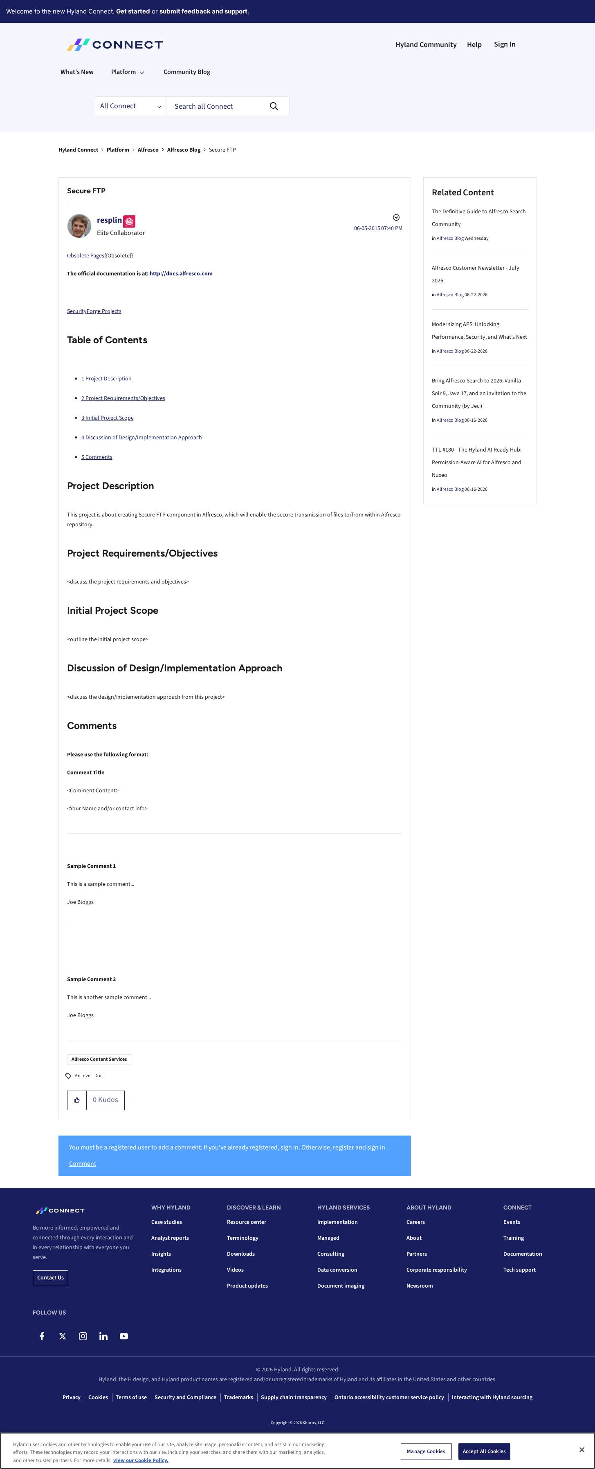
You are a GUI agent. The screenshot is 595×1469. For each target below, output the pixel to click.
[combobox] (228, 106)
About (414, 1238)
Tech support (519, 1270)
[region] (297, 1451)
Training (513, 1238)
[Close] (582, 1450)
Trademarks (238, 1397)
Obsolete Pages (85, 256)
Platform (118, 150)
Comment (82, 1163)
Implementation (337, 1222)
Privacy (72, 1397)
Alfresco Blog (183, 150)
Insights (161, 1254)
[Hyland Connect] (115, 45)
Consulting (330, 1254)
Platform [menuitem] (123, 71)
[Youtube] (124, 1336)
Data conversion (337, 1270)
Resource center (246, 1222)
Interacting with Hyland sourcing (492, 1397)
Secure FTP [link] (222, 150)
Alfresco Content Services (99, 1059)
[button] (77, 1100)
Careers (415, 1222)
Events (511, 1222)
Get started (133, 11)
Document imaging (340, 1286)
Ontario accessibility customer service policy (389, 1397)
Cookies (98, 1397)
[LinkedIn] (103, 1336)
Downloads (241, 1254)
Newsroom (419, 1286)
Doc (98, 1075)
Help (474, 45)
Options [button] (395, 219)
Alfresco (148, 150)
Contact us (50, 1278)
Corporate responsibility (436, 1270)
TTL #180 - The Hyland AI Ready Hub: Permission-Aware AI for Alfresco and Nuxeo (476, 462)
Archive (82, 1075)
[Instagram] (83, 1336)
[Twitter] (62, 1336)
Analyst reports (170, 1238)
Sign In (505, 44)
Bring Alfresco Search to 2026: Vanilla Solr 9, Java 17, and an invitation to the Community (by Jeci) (479, 393)
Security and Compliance (185, 1397)
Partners (416, 1254)
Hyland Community (426, 45)
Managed (328, 1238)
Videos (235, 1270)
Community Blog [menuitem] (187, 71)
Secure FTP (86, 190)
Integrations (166, 1270)
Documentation (522, 1254)
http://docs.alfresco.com (181, 274)
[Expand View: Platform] (142, 72)
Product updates (247, 1286)
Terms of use (131, 1397)
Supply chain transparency (294, 1397)
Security (77, 311)
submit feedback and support (203, 11)
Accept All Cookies (484, 1451)
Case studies (166, 1222)
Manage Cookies (426, 1451)
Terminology (242, 1238)
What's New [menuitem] (77, 71)
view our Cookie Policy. (140, 1460)
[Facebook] (42, 1336)
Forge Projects (104, 311)
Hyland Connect (78, 150)
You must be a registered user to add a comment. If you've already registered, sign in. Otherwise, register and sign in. (228, 1147)
